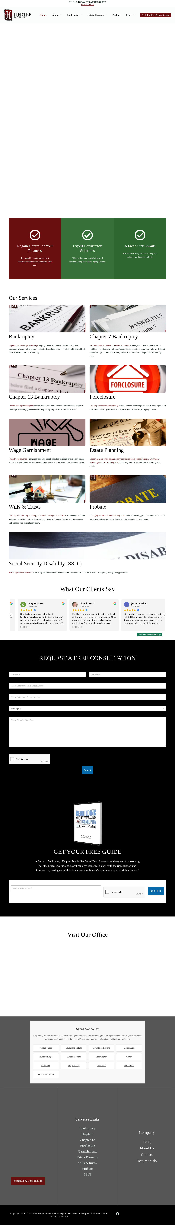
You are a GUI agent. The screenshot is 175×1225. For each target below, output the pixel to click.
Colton (129, 1057)
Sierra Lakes (129, 1048)
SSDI (87, 1174)
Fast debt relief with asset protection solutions (109, 345)
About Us (146, 1148)
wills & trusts (87, 1163)
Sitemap (67, 1213)
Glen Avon (101, 1065)
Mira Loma (129, 1065)
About (55, 15)
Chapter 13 (87, 1140)
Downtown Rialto (46, 1074)
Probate (116, 15)
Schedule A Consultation (28, 1180)
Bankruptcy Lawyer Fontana (48, 1213)
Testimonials (147, 1161)
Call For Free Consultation (155, 15)
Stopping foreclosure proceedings (104, 406)
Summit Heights (74, 1057)
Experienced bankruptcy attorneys (23, 345)
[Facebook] (117, 1213)
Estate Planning (96, 15)
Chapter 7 (87, 1134)
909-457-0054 (87, 5)
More (129, 15)
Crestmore (45, 1065)
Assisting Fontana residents (20, 572)
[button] (164, 615)
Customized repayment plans (21, 406)
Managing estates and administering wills (107, 515)
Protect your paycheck (18, 459)
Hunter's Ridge (45, 1057)
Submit (87, 770)
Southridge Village (74, 1048)
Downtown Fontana (101, 1048)
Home (43, 15)
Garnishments (87, 1151)
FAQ (147, 1142)
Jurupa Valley (74, 1065)
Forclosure (87, 1146)
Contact (147, 1154)
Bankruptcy (73, 15)
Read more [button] (19, 627)
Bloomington (101, 1057)
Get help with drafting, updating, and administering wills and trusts (37, 515)
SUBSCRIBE (156, 891)
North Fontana (46, 1048)
